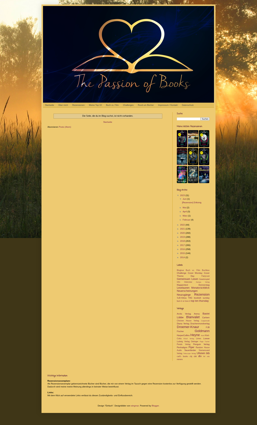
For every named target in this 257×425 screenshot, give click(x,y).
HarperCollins (183, 335)
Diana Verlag (183, 323)
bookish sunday (202, 298)
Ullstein (201, 353)
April (185, 211)
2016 (182, 249)
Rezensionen (78, 105)
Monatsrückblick (200, 287)
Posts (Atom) (65, 127)
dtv (200, 356)
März (185, 216)
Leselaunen (183, 287)
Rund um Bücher (146, 105)
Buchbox (206, 270)
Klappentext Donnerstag (193, 285)
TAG (190, 298)
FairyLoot (206, 276)
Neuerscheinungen (187, 290)
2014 (182, 257)
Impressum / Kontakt (168, 105)
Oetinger (194, 342)
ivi (204, 356)
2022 (182, 225)
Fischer (180, 331)
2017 (182, 245)
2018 (182, 241)
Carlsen (206, 317)
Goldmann (202, 331)
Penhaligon (182, 347)
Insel (202, 335)
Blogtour (180, 270)
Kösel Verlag (189, 338)
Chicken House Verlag (188, 321)
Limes (198, 339)
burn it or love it (183, 301)
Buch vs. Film (112, 105)
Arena (197, 314)
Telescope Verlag (189, 353)
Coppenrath (205, 321)
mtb (208, 356)
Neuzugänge (184, 294)
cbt (195, 356)
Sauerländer (190, 350)
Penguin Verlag (201, 344)
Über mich (63, 105)
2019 (182, 237)
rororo (180, 359)
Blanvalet (193, 317)
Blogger (155, 405)
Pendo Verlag (183, 344)
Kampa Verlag (203, 282)
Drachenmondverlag (200, 323)
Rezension (202, 294)
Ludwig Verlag (183, 342)
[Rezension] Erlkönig (191, 202)
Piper (191, 347)
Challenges (128, 105)
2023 (182, 195)
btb (208, 353)
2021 (182, 229)
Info (178, 282)
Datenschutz (188, 105)
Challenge (181, 273)
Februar (187, 220)
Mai (185, 207)
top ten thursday (200, 300)
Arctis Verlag (184, 314)
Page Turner (205, 341)
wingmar (135, 405)
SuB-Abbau (182, 298)
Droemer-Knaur (188, 327)
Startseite (49, 105)
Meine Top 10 (95, 105)
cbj (191, 356)
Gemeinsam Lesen (187, 279)
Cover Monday (195, 273)
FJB (208, 327)
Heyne (195, 335)
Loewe (206, 338)
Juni (185, 199)
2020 (182, 233)
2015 (182, 253)
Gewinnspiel (204, 279)
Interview (188, 282)
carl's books (182, 356)
